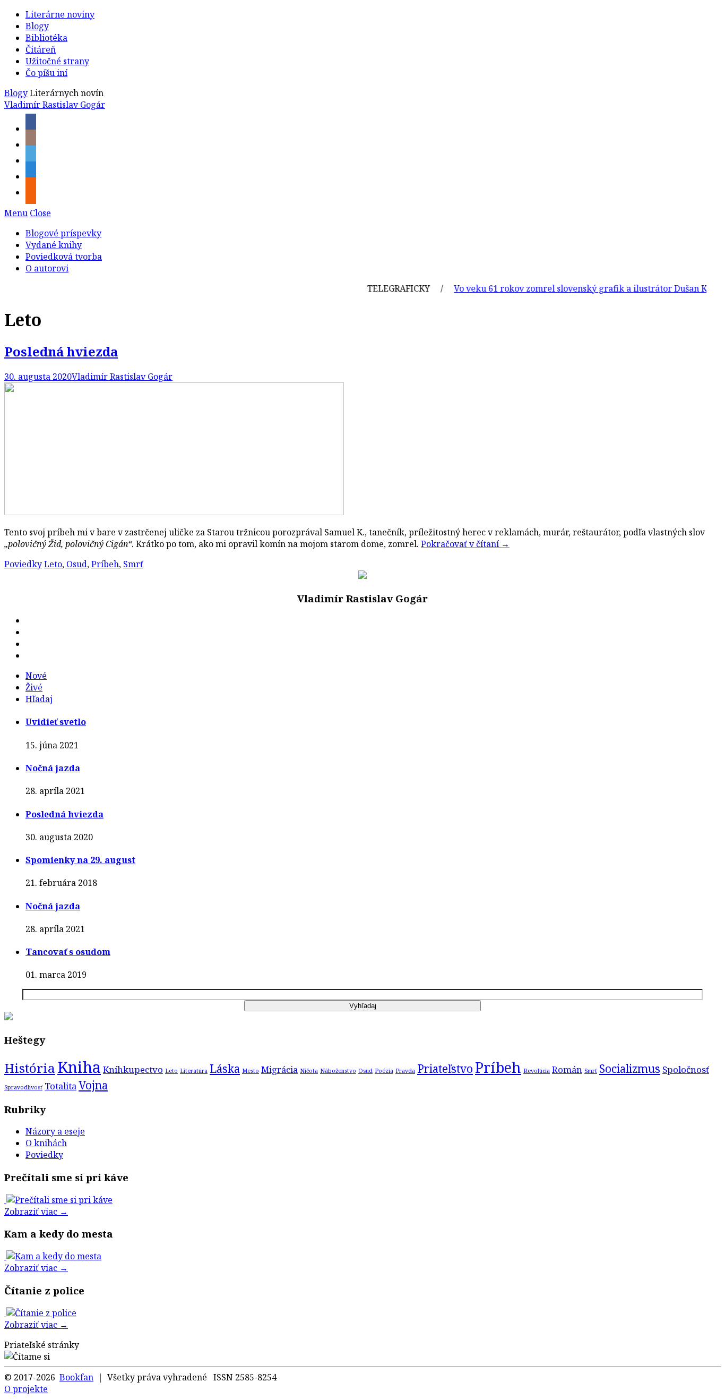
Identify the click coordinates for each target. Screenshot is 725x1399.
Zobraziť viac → (36, 1211)
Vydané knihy (53, 245)
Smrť (133, 564)
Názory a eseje (55, 1131)
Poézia (384, 1070)
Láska (225, 1068)
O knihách (46, 1143)
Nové (36, 675)
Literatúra (194, 1070)
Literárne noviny (59, 14)
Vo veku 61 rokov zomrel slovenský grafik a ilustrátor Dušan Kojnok (576, 288)
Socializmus (629, 1068)
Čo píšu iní (46, 73)
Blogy (37, 26)
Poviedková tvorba (63, 256)
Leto (53, 564)
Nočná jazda (52, 768)
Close (40, 213)
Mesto (250, 1070)
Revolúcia (536, 1070)
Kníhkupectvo (133, 1069)
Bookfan (76, 1377)
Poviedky (23, 564)
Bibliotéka (46, 38)
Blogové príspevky (63, 233)
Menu (16, 213)
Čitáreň (40, 49)
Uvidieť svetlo (55, 722)
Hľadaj (39, 699)
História (29, 1068)
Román (567, 1069)
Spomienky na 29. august (80, 860)
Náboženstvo (338, 1070)
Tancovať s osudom (67, 952)
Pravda (405, 1070)
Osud (76, 564)
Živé (33, 687)
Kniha (79, 1067)
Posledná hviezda (61, 351)
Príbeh (105, 564)
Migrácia (279, 1069)
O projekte (26, 1389)
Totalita (60, 1086)
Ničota (309, 1070)
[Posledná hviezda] (174, 512)
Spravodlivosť (23, 1087)
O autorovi (46, 268)
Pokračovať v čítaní (465, 544)
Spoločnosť (685, 1069)
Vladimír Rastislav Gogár (54, 104)
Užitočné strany (57, 61)
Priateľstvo (445, 1068)
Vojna (93, 1085)
